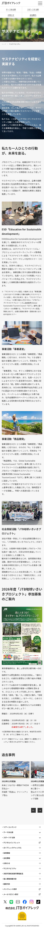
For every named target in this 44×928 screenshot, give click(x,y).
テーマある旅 (11, 9)
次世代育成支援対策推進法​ (13, 873)
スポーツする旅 (9, 837)
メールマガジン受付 (10, 894)
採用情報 (6, 853)
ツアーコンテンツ (9, 827)
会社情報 (6, 858)
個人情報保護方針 (10, 879)
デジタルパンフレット (11, 842)
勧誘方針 (6, 884)
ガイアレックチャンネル (12, 848)
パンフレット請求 (10, 889)
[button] (33, 810)
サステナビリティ (9, 868)
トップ (4, 44)
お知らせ (11, 15)
